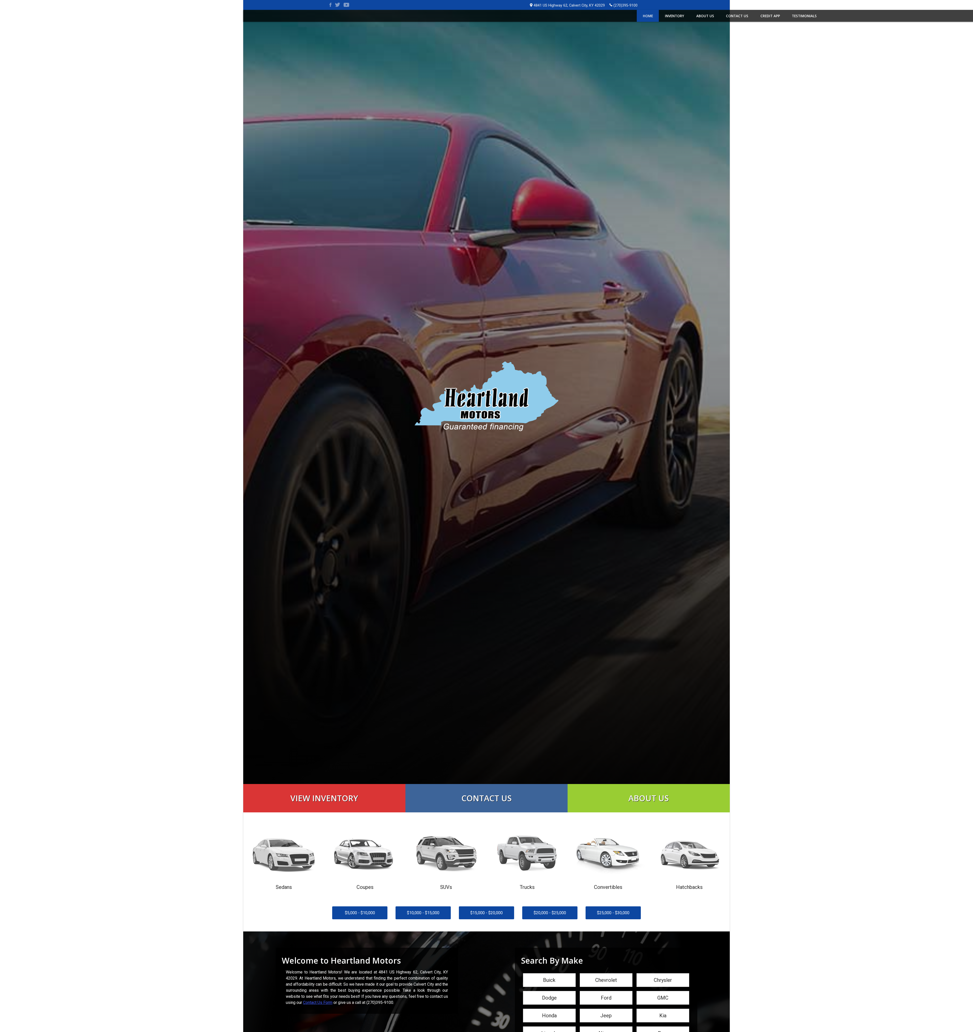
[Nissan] (606, 1026)
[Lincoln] (549, 1026)
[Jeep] (606, 1009)
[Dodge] (549, 991)
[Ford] (606, 991)
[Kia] (662, 1009)
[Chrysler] (662, 973)
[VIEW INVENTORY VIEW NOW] (324, 786)
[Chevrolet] (606, 973)
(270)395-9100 (625, 5)
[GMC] (662, 991)
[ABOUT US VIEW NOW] (649, 786)
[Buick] (549, 973)
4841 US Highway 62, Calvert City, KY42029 (569, 5)
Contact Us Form (317, 1002)
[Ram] (662, 1026)
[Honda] (549, 1009)
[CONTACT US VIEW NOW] (486, 786)
